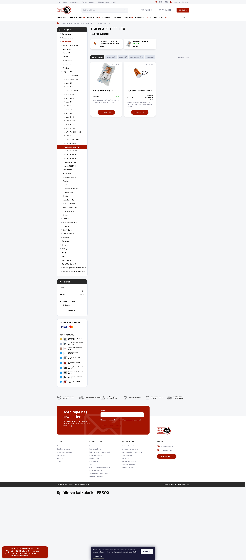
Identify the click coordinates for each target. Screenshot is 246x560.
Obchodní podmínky (95, 449)
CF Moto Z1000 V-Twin (71, 140)
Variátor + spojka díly (70, 207)
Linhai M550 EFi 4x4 (70, 166)
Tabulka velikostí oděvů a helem (98, 473)
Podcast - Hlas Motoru (88, 2)
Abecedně (150, 57)
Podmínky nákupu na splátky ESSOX (100, 467)
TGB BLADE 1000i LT (71, 143)
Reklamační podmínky (96, 455)
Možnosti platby (94, 458)
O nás (58, 446)
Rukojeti (66, 181)
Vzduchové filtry (68, 200)
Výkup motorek (74, 2)
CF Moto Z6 (68, 136)
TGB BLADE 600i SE (70, 151)
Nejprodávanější (136, 57)
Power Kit (66, 53)
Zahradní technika (68, 234)
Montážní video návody (129, 461)
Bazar (65, 2)
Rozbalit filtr (72, 310)
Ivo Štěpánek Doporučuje (64, 452)
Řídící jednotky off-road (71, 189)
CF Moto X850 (68, 113)
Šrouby (65, 196)
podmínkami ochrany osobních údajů (130, 420)
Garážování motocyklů (128, 446)
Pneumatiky (67, 173)
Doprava (91, 446)
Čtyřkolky (65, 241)
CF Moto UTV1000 (70, 128)
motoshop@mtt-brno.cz (168, 446)
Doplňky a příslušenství (70, 45)
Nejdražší (123, 57)
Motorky (65, 245)
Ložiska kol (67, 64)
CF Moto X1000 (69, 117)
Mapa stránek (61, 455)
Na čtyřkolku (66, 42)
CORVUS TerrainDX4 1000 (72, 132)
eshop (59, 2)
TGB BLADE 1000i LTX (71, 147)
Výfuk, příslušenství (69, 204)
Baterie (65, 57)
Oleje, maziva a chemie (70, 222)
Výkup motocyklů (127, 455)
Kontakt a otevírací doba (64, 449)
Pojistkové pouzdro (69, 177)
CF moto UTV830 (69, 124)
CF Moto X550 (68, 83)
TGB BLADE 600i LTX (71, 158)
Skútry (64, 249)
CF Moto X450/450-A (71, 75)
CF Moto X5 (68, 102)
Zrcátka (65, 215)
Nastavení (98, 557)
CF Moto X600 (68, 87)
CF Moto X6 (68, 106)
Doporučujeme (97, 57)
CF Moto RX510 (69, 94)
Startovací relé (68, 192)
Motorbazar (125, 458)
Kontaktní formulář (166, 456)
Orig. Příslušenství (69, 264)
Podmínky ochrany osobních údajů (99, 452)
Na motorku (66, 34)
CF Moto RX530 (69, 98)
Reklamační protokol (95, 470)
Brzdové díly (67, 60)
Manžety (66, 68)
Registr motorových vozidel (130, 449)
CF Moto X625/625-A (71, 91)
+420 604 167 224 (166, 450)
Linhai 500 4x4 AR (70, 162)
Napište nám (60, 458)
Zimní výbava (67, 230)
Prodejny (59, 461)
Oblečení (66, 238)
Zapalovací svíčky (69, 211)
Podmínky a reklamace (96, 477)
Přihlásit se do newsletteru (111, 426)
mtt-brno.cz (70, 484)
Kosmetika (66, 226)
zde (135, 552)
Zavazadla (66, 219)
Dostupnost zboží (94, 461)
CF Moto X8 (68, 109)
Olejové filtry (67, 72)
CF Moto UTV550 (69, 121)
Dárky (64, 256)
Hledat (125, 10)
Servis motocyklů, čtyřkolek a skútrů (132, 452)
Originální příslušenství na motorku (74, 268)
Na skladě (67, 305)
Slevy (64, 253)
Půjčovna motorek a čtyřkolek (107, 2)
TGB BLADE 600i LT (70, 155)
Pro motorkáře (67, 38)
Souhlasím (146, 551)
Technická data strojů (128, 464)
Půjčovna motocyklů (128, 467)
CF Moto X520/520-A (71, 79)
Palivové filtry (67, 170)
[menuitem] (63, 18)
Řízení (65, 185)
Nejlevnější (111, 57)
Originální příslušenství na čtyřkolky (74, 271)
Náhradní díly (67, 49)
